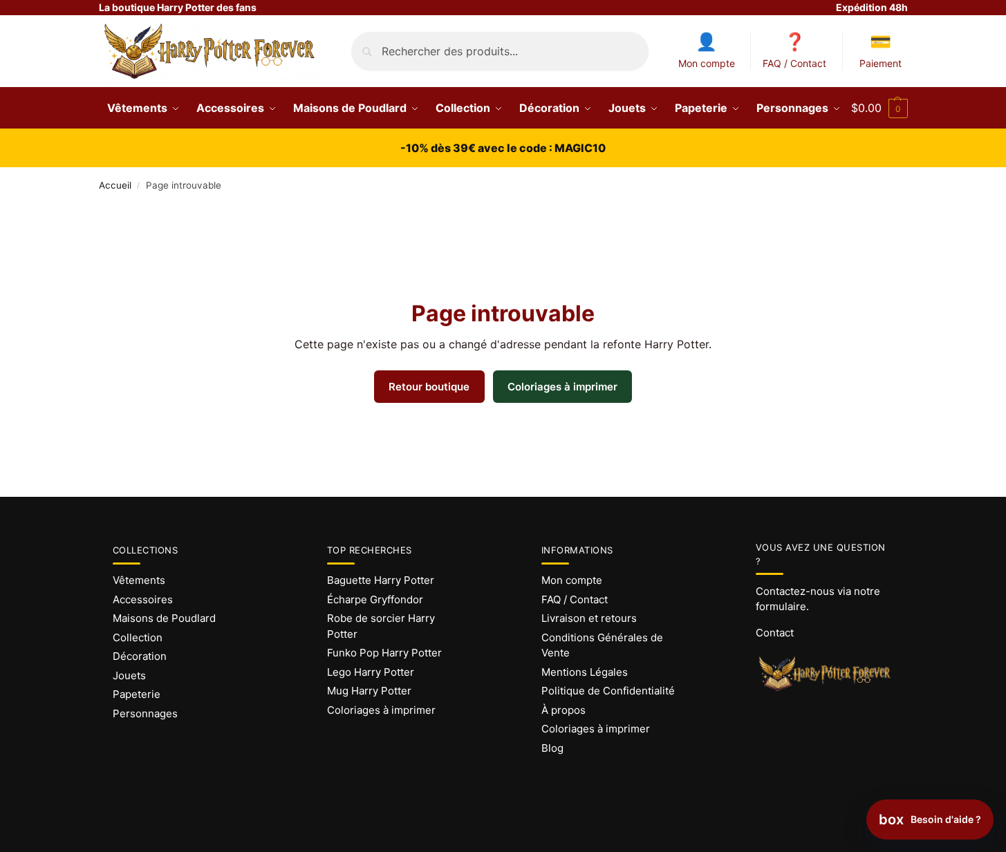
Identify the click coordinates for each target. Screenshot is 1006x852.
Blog (552, 748)
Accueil (115, 185)
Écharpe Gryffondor (375, 599)
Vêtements (139, 580)
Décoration (140, 656)
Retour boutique (429, 386)
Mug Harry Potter (369, 690)
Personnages (145, 713)
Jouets (129, 675)
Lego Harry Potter (370, 672)
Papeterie (136, 694)
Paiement (880, 63)
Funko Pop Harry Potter (384, 652)
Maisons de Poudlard (164, 618)
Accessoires (143, 599)
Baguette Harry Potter (380, 580)
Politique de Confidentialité (608, 690)
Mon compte (706, 63)
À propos (563, 710)
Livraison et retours (589, 618)
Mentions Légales (584, 672)
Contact (775, 632)
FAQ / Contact (794, 63)
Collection (137, 637)
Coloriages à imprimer (562, 386)
